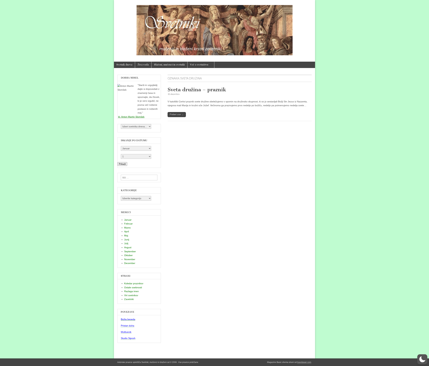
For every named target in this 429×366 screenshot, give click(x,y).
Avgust (127, 247)
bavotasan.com (304, 362)
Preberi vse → (177, 114)
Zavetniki (129, 299)
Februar (128, 223)
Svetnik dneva (124, 64)
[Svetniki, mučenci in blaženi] (214, 28)
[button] (422, 359)
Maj (126, 235)
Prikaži (122, 164)
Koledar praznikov (133, 283)
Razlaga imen (131, 291)
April (126, 231)
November (129, 259)
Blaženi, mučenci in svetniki (169, 64)
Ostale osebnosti (133, 287)
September (130, 251)
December (129, 263)
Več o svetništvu (199, 64)
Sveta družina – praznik (197, 90)
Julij (126, 243)
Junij (126, 239)
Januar (128, 219)
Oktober (128, 255)
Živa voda (143, 64)
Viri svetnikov (131, 295)
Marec (127, 227)
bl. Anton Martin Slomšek (131, 116)
